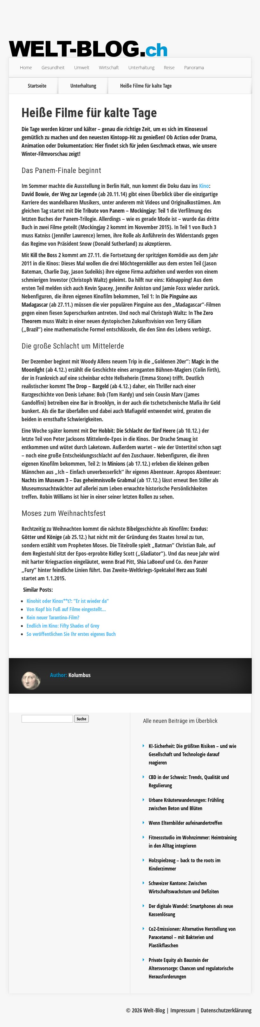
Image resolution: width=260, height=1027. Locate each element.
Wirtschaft (109, 67)
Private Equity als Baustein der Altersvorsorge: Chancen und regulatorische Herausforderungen (191, 968)
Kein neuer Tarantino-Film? (53, 617)
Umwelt (81, 67)
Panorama (194, 67)
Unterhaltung (141, 67)
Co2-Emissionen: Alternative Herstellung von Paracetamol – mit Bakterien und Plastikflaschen (192, 937)
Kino (204, 186)
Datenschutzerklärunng (226, 1010)
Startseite (37, 85)
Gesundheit (53, 67)
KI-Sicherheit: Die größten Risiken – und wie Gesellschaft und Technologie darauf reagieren (192, 754)
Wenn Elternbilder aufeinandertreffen (185, 822)
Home (26, 67)
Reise (169, 67)
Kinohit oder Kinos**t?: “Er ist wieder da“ (68, 600)
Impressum (182, 1010)
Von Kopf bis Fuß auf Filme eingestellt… (66, 609)
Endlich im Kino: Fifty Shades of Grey (63, 625)
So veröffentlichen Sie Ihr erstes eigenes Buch (71, 633)
